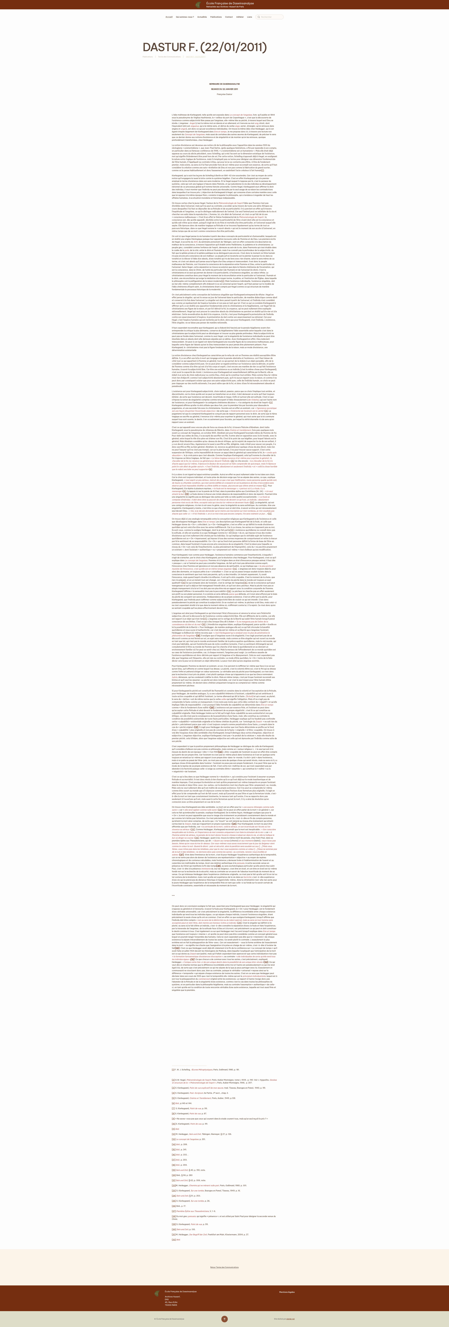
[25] (193, 829)
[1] (262, 170)
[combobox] (269, 17)
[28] (174, 1216)
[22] (174, 1185)
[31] (174, 1234)
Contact (229, 17)
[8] (184, 491)
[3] (271, 402)
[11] (269, 514)
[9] (173, 1119)
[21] (173, 1180)
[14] (183, 583)
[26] (197, 838)
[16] (229, 591)
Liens (249, 17)
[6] (210, 469)
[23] (220, 810)
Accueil (169, 17)
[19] (174, 1170)
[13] (235, 569)
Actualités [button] (202, 17)
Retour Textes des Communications (224, 1267)
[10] (252, 502)
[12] (232, 530)
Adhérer (240, 17)
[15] (245, 583)
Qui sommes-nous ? (185, 17)
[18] (203, 624)
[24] (174, 1196)
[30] (174, 1229)
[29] (239, 923)
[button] (224, 1319)
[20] (174, 1175)
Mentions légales (287, 1292)
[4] (266, 411)
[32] (174, 1239)
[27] (174, 1211)
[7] (265, 485)
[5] (232, 461)
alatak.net (290, 1319)
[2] (222, 281)
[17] (205, 619)
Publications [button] (216, 17)
